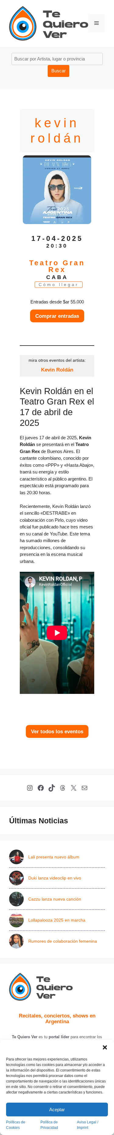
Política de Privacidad (49, 1125)
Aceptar (57, 1109)
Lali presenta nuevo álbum (53, 856)
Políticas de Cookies (15, 1125)
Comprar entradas (57, 316)
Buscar (58, 70)
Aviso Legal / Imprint (87, 1125)
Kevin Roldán (57, 369)
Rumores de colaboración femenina (62, 941)
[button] (105, 1047)
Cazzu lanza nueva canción (54, 899)
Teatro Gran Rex (57, 266)
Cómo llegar (59, 284)
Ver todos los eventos (57, 731)
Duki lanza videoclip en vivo (54, 878)
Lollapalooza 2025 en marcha (56, 920)
